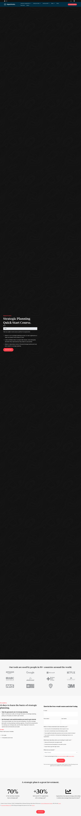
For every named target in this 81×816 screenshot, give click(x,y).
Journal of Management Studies (46, 803)
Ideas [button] (52, 3)
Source (59, 803)
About (28, 5)
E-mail (45, 710)
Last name (63, 718)
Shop (58, 3)
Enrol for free (8, 349)
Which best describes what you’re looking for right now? (57, 740)
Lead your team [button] (36, 3)
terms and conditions (61, 756)
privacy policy (71, 756)
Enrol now (60, 760)
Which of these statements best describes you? (55, 726)
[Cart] (74, 1)
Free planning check (72, 4)
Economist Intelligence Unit (6, 805)
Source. (33, 805)
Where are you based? (49, 749)
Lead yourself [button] (45, 3)
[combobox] (61, 752)
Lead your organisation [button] (25, 3)
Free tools (23, 5)
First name (46, 718)
